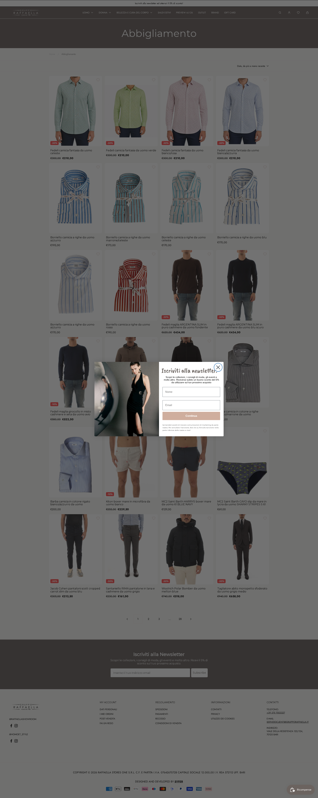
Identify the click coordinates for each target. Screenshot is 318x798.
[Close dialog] (218, 367)
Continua (191, 415)
